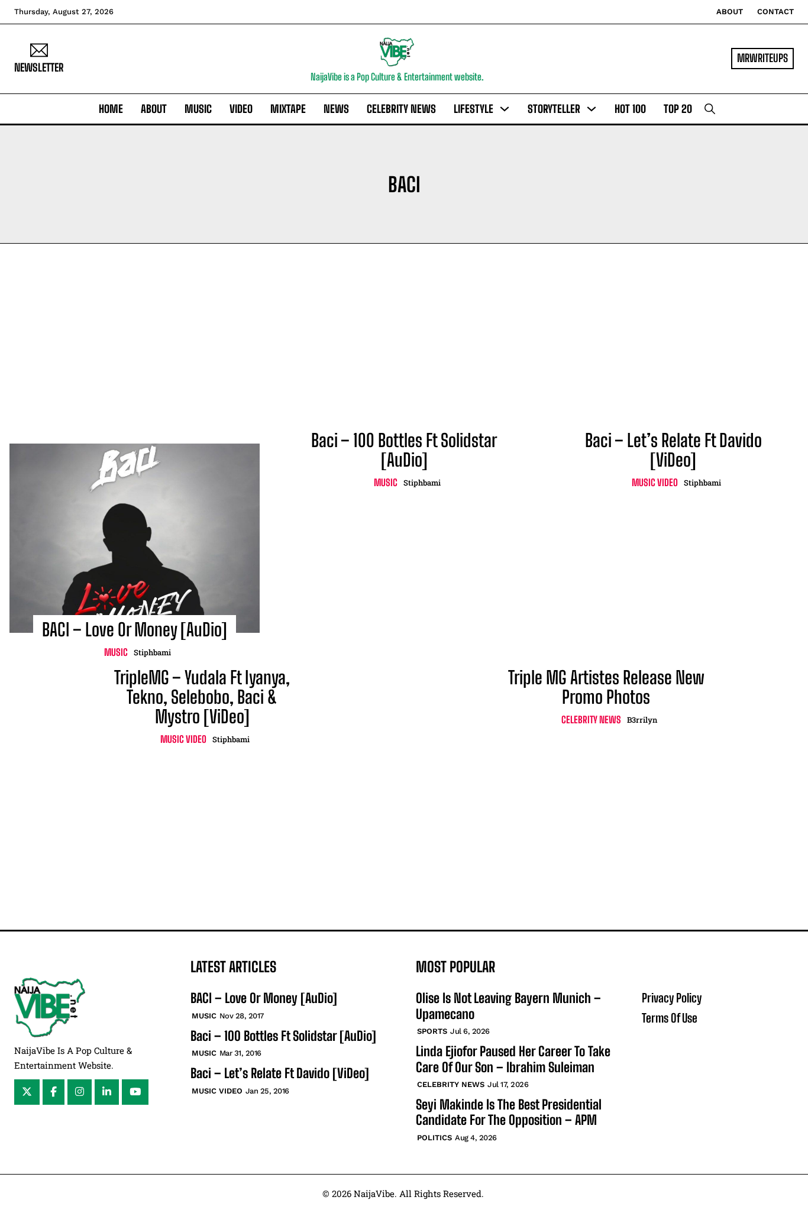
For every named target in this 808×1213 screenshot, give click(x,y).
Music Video (655, 482)
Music (198, 108)
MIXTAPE (288, 108)
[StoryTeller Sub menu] (591, 108)
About (729, 11)
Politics (434, 1137)
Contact (775, 11)
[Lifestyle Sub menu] (504, 108)
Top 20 (678, 108)
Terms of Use (669, 1018)
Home (111, 108)
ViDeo (241, 108)
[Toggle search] (710, 108)
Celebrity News (401, 108)
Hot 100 (630, 108)
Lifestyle (473, 108)
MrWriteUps (762, 57)
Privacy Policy (672, 998)
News (336, 108)
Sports (432, 1031)
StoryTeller (554, 108)
